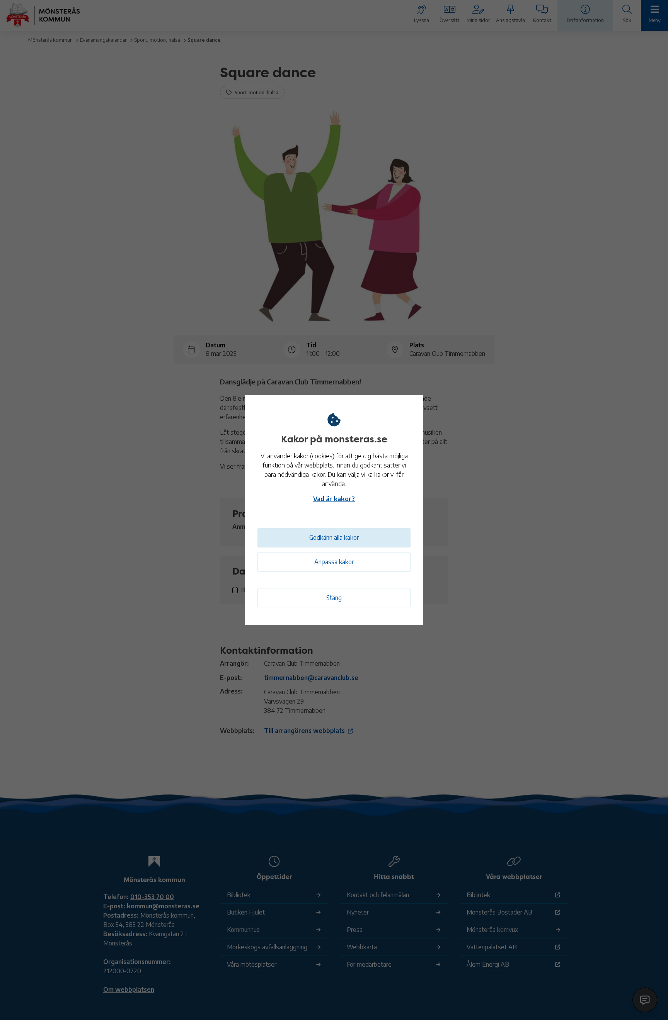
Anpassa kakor (334, 562)
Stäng (334, 598)
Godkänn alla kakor (334, 537)
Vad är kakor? (334, 499)
